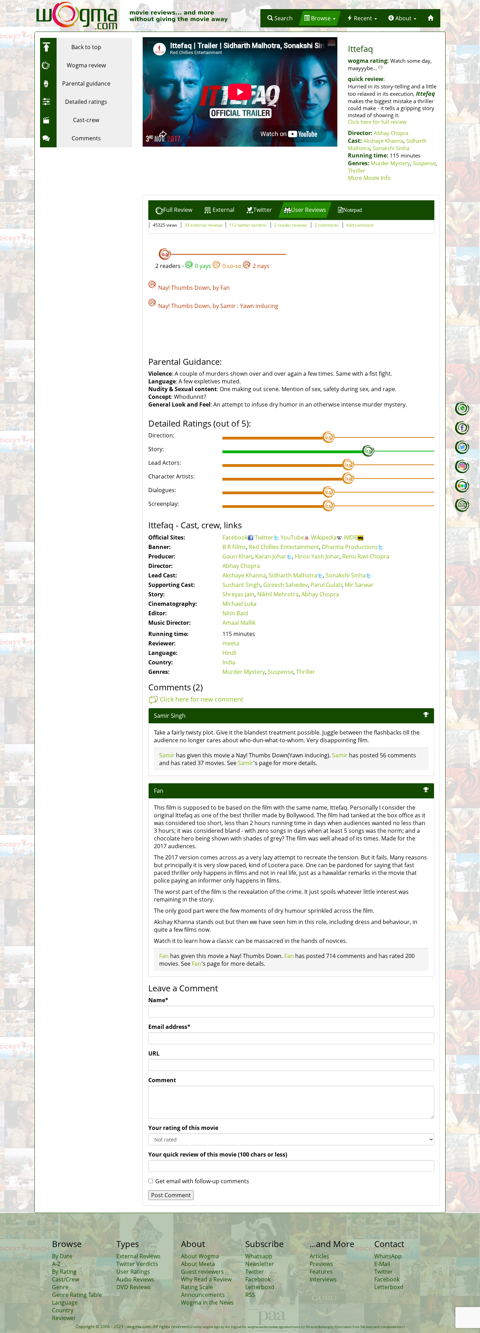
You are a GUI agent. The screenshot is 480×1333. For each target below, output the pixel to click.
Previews (321, 1264)
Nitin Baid (235, 613)
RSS (250, 1295)
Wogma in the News (207, 1302)
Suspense (424, 163)
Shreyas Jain (238, 594)
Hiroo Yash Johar (317, 556)
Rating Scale (197, 1287)
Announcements (203, 1295)
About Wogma (200, 1256)
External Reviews (138, 1256)
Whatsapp (258, 1256)
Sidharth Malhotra (293, 575)
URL (154, 1053)
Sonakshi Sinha (391, 148)
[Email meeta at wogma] (462, 505)
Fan (225, 288)
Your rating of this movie (183, 1128)
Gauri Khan (237, 556)
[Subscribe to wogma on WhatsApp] (462, 408)
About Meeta (198, 1264)
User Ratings (133, 1271)
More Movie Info (369, 178)
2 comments (326, 225)
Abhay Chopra (391, 132)
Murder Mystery (390, 163)
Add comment (360, 225)
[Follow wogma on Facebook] (462, 428)
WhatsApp (388, 1256)
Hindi (229, 653)
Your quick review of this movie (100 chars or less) (217, 1154)
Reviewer (64, 1318)
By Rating (64, 1271)
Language (65, 1302)
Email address (169, 1027)
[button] (280, 18)
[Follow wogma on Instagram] (462, 466)
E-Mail (382, 1264)
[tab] (174, 210)
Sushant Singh (241, 585)
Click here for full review (377, 121)
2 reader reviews (290, 225)
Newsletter (259, 1264)
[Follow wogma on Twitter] (462, 447)
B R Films (234, 547)
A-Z (56, 1264)
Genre (60, 1287)
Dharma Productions (350, 547)
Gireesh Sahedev (285, 585)
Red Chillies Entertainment (284, 547)
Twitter (264, 537)
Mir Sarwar (359, 585)
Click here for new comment (201, 699)
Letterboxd (259, 1287)
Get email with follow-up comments (202, 1181)
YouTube (292, 537)
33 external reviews (203, 225)
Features (321, 1271)
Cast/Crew (65, 1279)
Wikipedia (324, 537)
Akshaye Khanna (383, 140)
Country (62, 1310)
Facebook (235, 537)
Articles (319, 1256)
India (228, 662)
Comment (162, 1080)
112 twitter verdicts (248, 225)
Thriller (356, 170)
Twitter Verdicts (137, 1264)
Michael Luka (239, 604)
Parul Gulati (326, 585)
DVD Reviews (133, 1287)
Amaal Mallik (238, 623)
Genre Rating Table (77, 1295)
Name (158, 1000)
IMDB (351, 537)
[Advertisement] (84, 195)
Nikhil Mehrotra (278, 594)
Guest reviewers (202, 1271)
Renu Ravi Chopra (365, 556)
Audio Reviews (135, 1279)
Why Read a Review (206, 1279)
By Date (62, 1256)
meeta (230, 643)
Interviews (323, 1279)
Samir (228, 306)
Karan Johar (270, 556)
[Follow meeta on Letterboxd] (462, 486)
